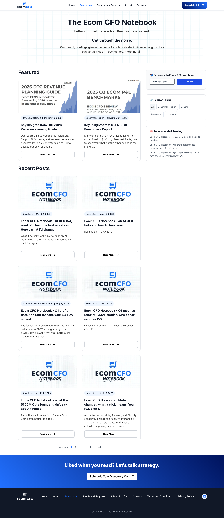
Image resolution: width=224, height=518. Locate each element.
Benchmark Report (167, 106)
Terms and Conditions (160, 496)
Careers (141, 5)
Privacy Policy (186, 496)
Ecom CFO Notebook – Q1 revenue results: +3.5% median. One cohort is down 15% (110, 315)
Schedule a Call (119, 496)
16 (91, 447)
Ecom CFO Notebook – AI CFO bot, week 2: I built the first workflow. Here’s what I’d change (46, 225)
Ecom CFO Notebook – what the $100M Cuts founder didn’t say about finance (44, 404)
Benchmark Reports (108, 5)
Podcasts (171, 114)
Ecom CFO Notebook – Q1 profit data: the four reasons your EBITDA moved (47, 315)
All (152, 106)
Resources (86, 5)
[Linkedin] (204, 496)
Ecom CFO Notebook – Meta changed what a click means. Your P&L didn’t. (109, 404)
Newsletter (156, 114)
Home (71, 5)
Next (98, 447)
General (184, 106)
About (128, 5)
